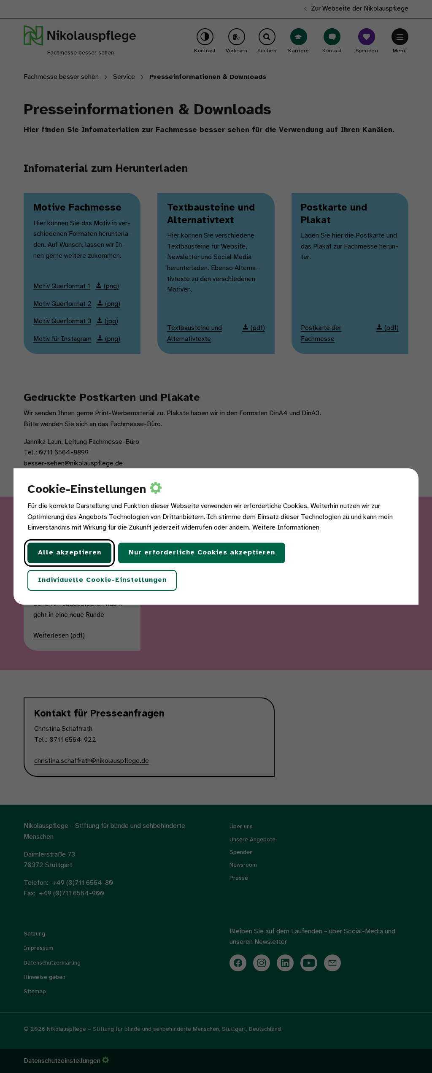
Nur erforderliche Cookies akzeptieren (202, 552)
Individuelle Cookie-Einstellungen (102, 580)
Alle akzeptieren (69, 552)
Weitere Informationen (285, 527)
